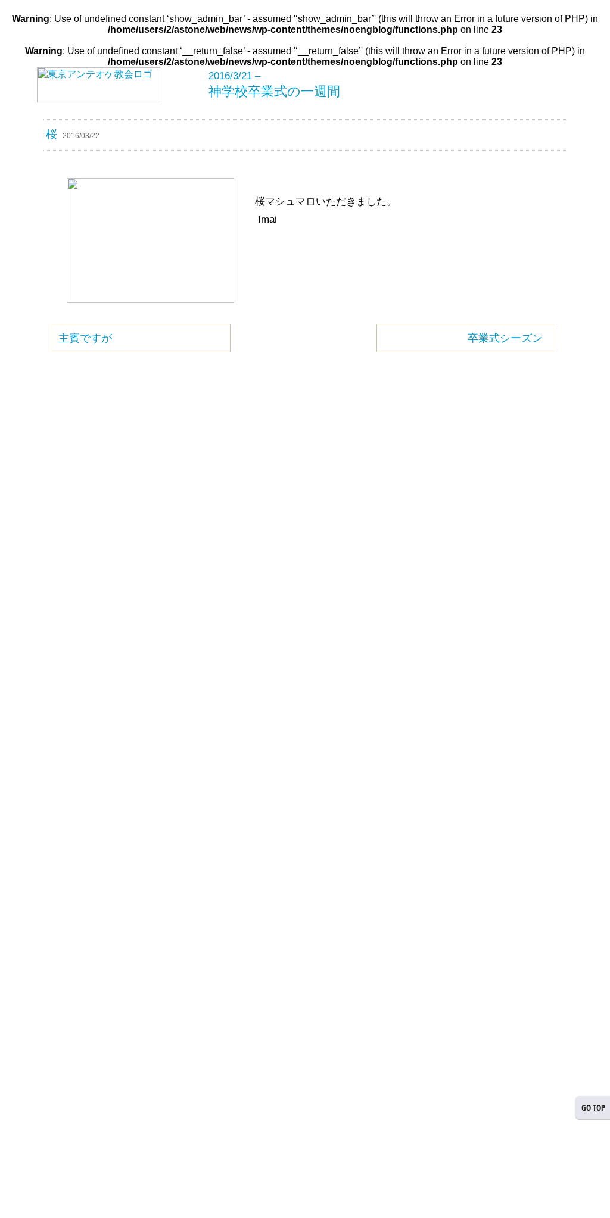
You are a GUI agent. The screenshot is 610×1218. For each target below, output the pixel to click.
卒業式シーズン (505, 338)
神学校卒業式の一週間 (274, 91)
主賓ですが (85, 338)
